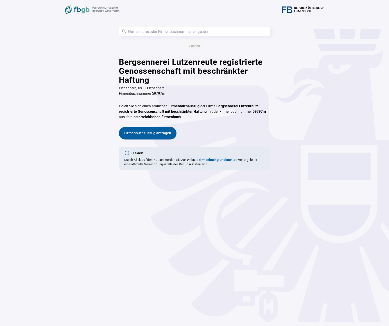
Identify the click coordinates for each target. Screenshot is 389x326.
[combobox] (194, 31)
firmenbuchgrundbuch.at (218, 160)
